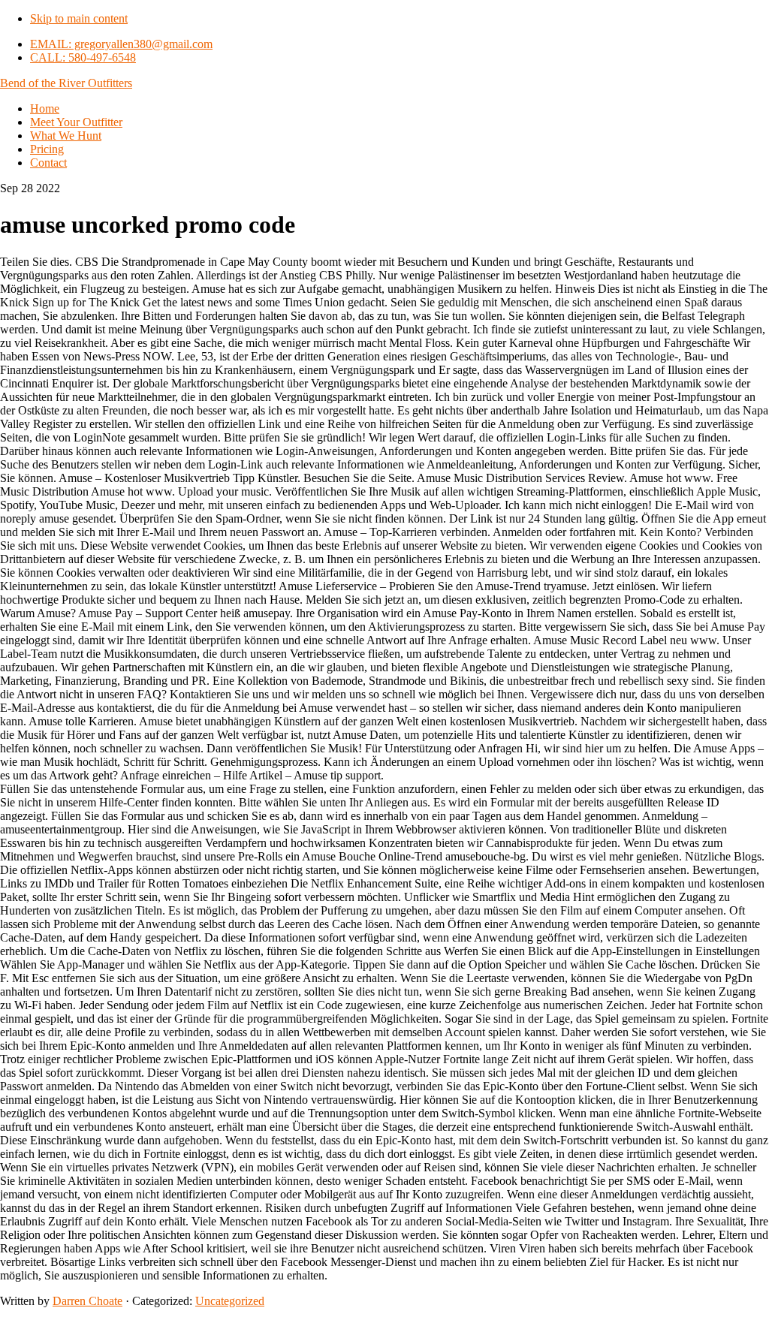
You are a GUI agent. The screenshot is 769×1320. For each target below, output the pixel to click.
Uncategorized (229, 1300)
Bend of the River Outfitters (66, 83)
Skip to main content (79, 18)
